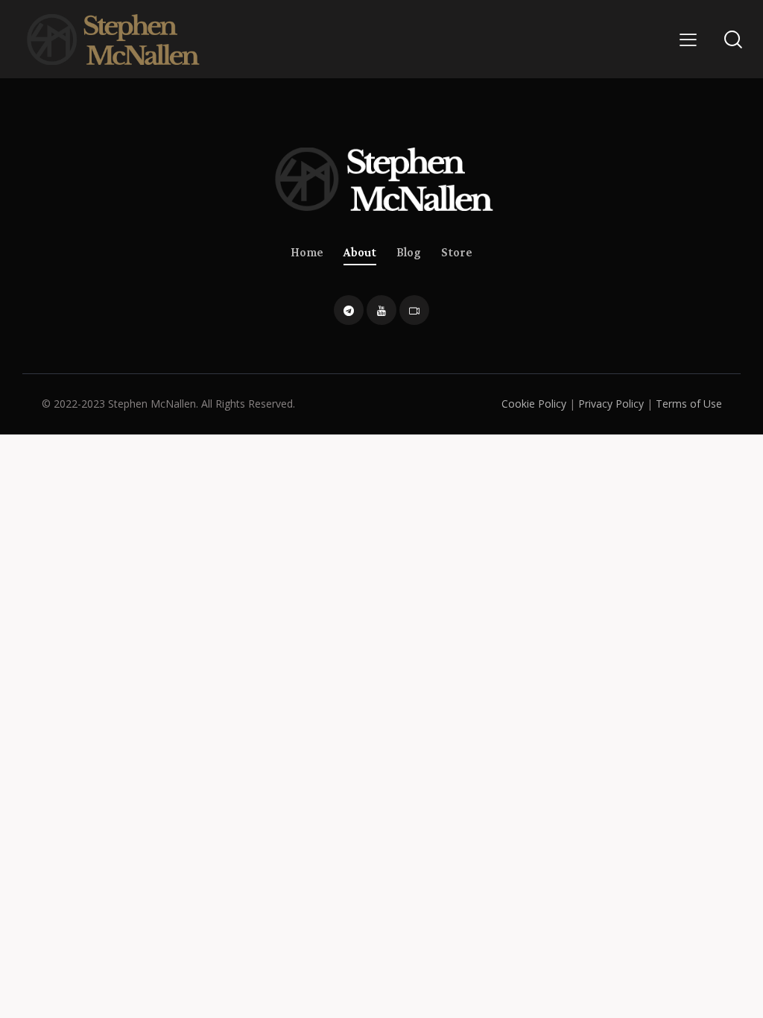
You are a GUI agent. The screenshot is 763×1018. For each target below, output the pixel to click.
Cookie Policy (533, 403)
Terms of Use (689, 403)
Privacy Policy (611, 403)
